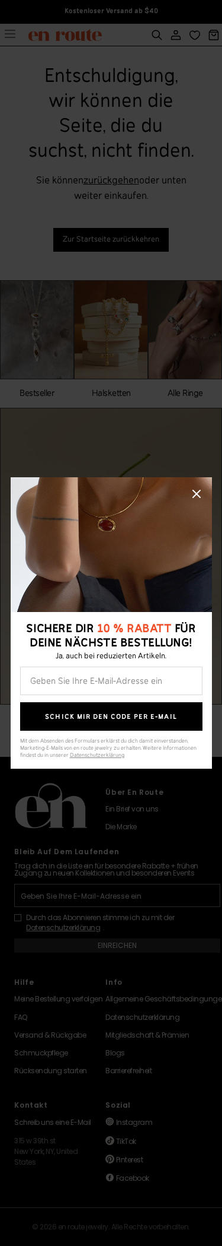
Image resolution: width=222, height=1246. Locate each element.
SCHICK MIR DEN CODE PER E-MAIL (110, 717)
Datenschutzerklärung (97, 755)
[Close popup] (196, 494)
